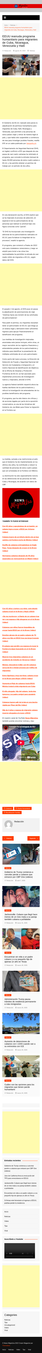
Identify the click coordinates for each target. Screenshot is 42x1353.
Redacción (7, 51)
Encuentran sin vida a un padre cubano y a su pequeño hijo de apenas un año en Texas (18, 959)
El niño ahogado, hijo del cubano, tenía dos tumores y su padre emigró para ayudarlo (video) (19, 694)
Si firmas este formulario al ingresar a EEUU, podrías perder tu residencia (20, 1202)
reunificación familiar (13, 812)
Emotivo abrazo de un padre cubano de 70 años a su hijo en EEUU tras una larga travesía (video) (20, 638)
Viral (6, 1231)
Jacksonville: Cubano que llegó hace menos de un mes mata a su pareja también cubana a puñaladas (20, 916)
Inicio (6, 1212)
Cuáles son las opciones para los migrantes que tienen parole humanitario (19, 1087)
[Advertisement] (21, 98)
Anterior (9, 838)
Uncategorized (9, 1325)
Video (6, 1221)
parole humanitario (24, 808)
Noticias (32, 51)
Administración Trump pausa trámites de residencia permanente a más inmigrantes (20, 1001)
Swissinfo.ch (31, 143)
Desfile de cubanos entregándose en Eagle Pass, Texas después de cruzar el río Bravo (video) (19, 548)
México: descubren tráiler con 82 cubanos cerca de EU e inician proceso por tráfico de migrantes (19, 668)
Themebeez (6, 1345)
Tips (5, 1226)
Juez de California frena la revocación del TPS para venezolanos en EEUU (19, 1177)
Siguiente (32, 838)
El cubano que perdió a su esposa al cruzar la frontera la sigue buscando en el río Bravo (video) (20, 649)
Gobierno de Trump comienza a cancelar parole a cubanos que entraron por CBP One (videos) (18, 874)
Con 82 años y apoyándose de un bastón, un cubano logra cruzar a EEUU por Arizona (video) (20, 529)
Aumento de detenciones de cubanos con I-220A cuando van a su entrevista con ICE (19, 1043)
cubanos (9, 808)
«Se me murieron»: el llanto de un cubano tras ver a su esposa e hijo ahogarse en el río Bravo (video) (20, 619)
